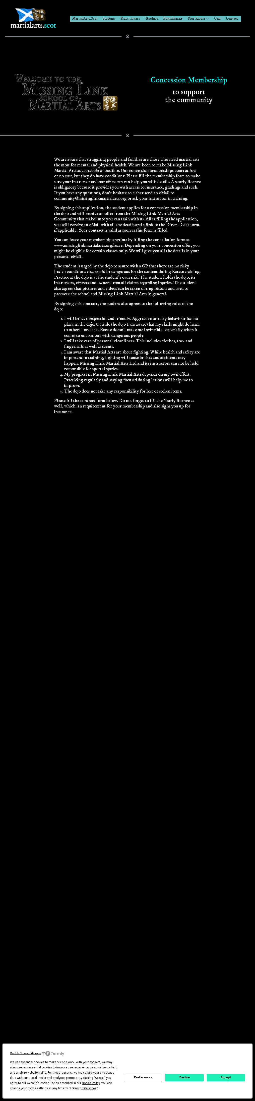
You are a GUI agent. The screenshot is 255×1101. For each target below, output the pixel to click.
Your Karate (196, 18)
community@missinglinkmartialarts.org (90, 198)
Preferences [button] (88, 1088)
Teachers (151, 18)
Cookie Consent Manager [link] (25, 1053)
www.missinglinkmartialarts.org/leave (88, 245)
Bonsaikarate (173, 18)
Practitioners (130, 18)
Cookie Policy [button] (91, 1083)
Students (109, 18)
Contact (232, 18)
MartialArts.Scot (85, 18)
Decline (184, 1077)
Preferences (143, 1077)
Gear (217, 18)
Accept (226, 1077)
